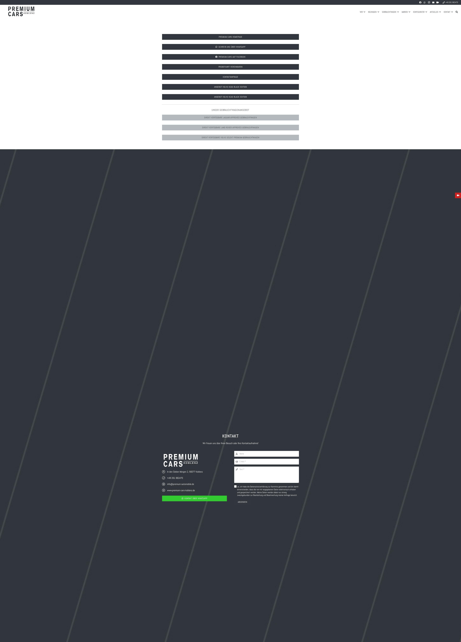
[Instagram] (429, 2)
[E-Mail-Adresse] (433, 2)
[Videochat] (437, 2)
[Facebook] (420, 2)
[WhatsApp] (424, 2)
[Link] (22, 12)
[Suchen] (456, 12)
